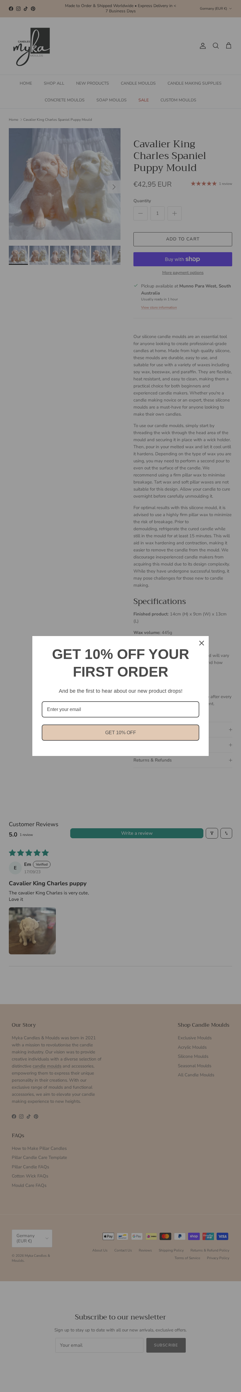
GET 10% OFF (120, 732)
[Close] (202, 643)
